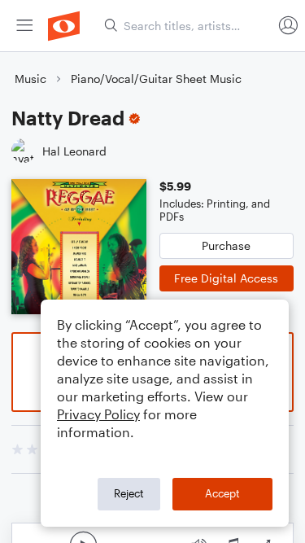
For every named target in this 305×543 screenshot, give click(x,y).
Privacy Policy (98, 414)
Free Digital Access (226, 278)
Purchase (226, 245)
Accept (222, 493)
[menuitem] (24, 25)
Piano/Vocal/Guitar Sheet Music (156, 78)
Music (30, 78)
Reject (129, 493)
